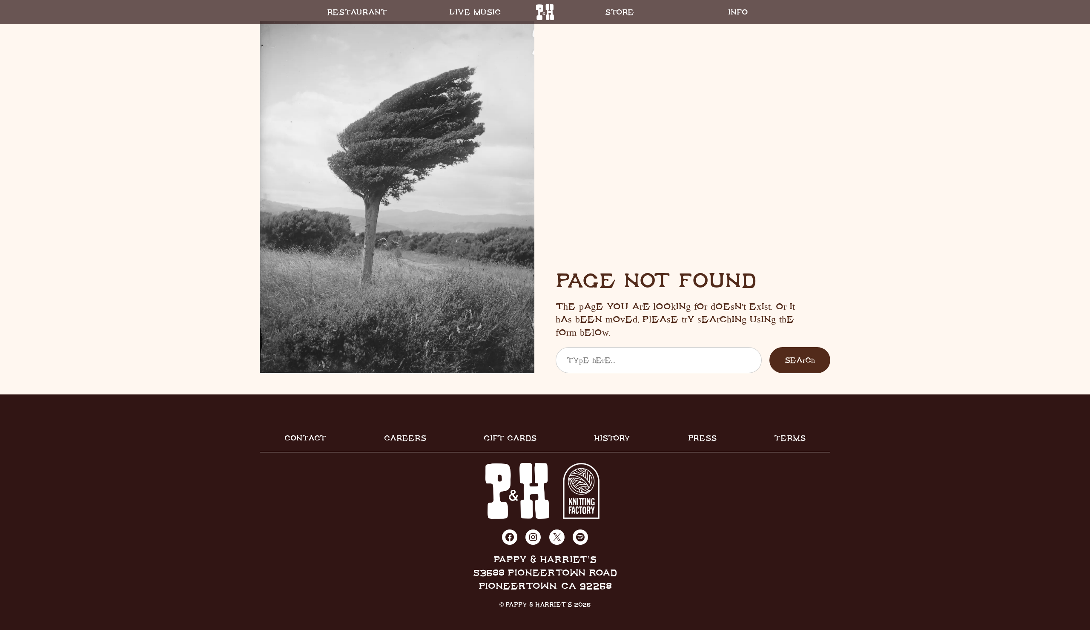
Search (800, 360)
